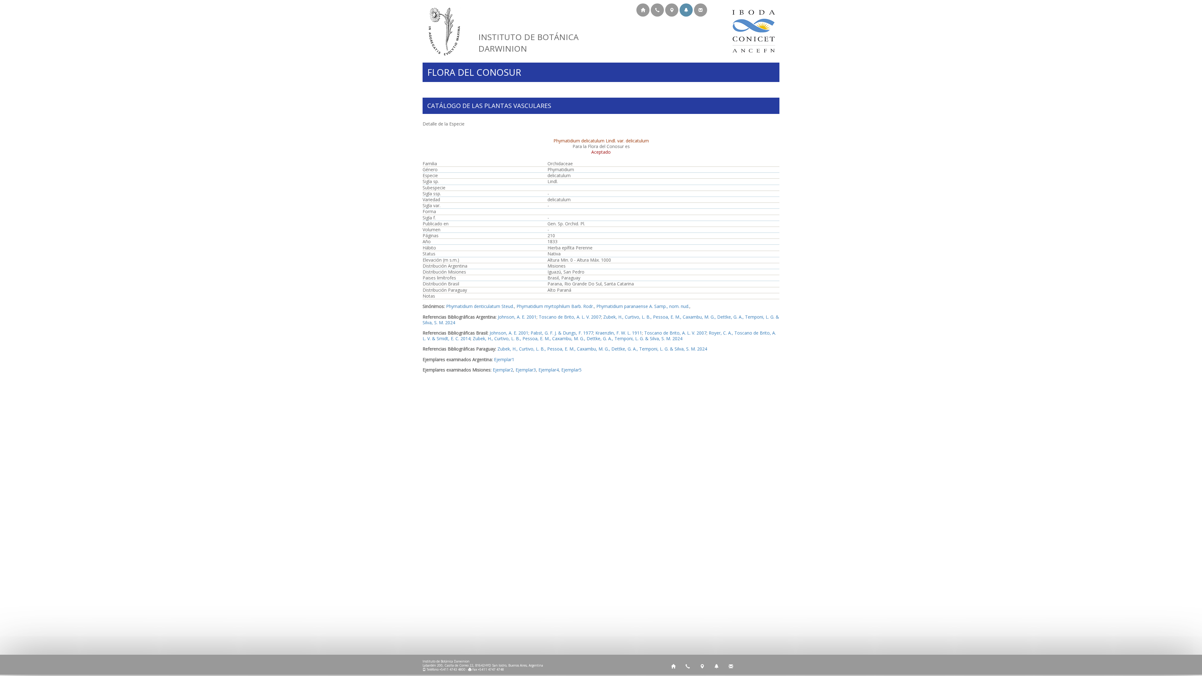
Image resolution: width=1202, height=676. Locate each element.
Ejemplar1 (504, 359)
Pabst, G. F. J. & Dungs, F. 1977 (562, 333)
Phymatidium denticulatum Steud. (480, 306)
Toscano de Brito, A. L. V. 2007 (570, 317)
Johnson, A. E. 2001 (517, 317)
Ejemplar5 (571, 370)
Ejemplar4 (548, 370)
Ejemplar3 (526, 370)
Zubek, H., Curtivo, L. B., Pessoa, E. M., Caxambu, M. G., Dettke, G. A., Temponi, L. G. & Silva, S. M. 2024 (577, 338)
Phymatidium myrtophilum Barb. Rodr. (555, 306)
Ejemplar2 (503, 370)
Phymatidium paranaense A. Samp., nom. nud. (642, 306)
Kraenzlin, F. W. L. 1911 (618, 333)
